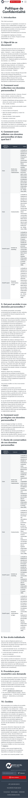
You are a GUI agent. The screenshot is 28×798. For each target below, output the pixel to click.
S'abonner (22, 773)
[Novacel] (5, 1)
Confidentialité (21, 792)
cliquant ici (5, 369)
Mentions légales (14, 792)
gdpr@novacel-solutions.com (15, 690)
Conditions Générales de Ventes (13, 794)
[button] (15, 2)
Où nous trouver (7, 792)
